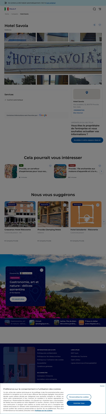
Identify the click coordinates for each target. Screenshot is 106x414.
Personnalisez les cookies (79, 397)
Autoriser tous (78, 403)
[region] (53, 398)
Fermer (102, 386)
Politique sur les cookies (43, 410)
